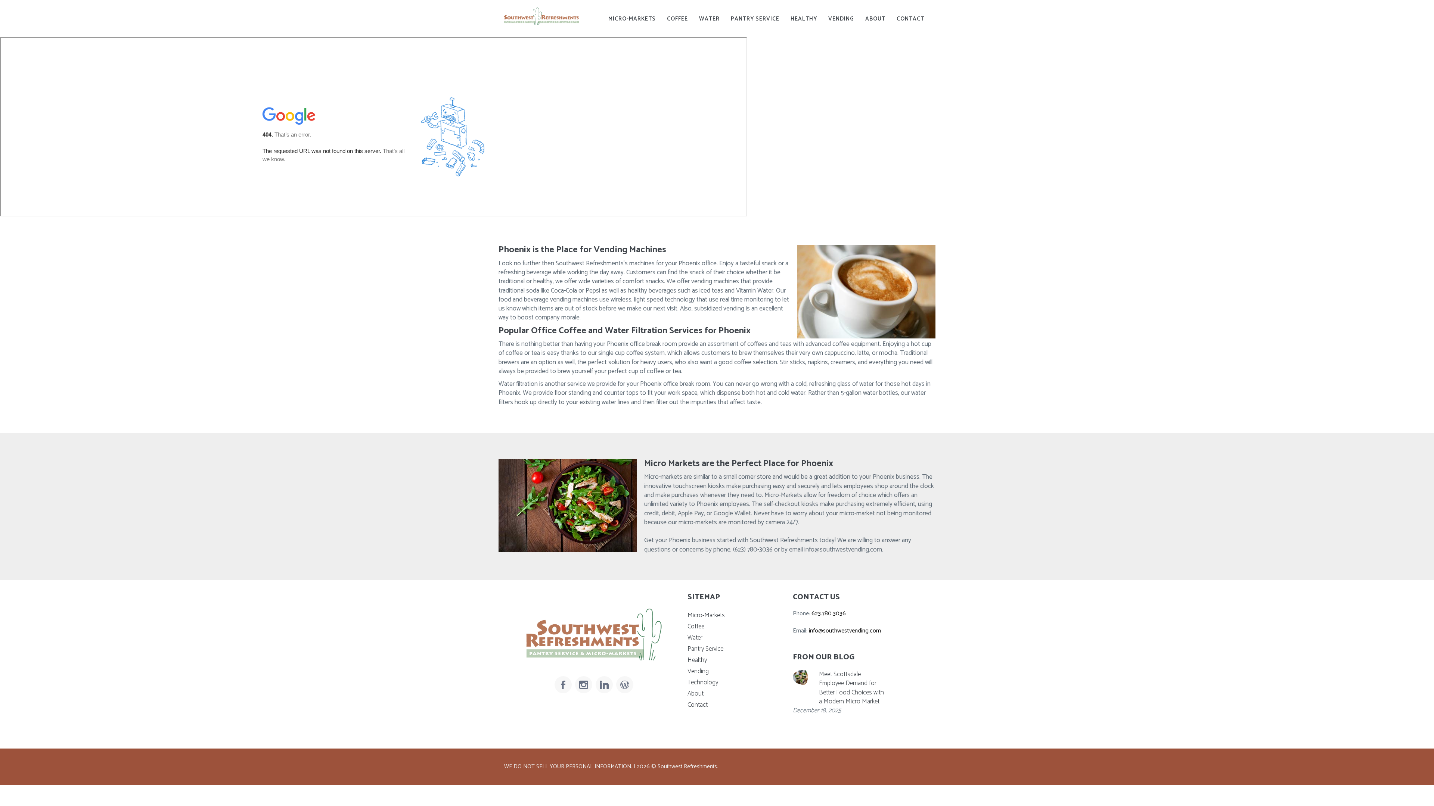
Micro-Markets (632, 19)
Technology (702, 682)
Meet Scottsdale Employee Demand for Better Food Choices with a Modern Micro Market (851, 688)
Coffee (677, 19)
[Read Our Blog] (624, 684)
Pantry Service (755, 19)
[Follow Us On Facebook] (563, 684)
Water (709, 19)
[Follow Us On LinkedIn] (604, 684)
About (875, 19)
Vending (841, 19)
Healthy (804, 19)
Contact (910, 19)
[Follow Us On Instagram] (583, 684)
